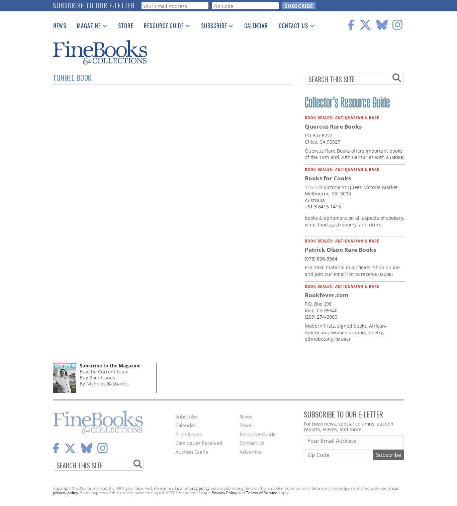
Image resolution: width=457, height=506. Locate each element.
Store (125, 26)
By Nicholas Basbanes (104, 383)
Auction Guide (191, 452)
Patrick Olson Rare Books (340, 250)
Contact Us (290, 27)
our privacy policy (193, 488)
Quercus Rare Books (333, 126)
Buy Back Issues (97, 377)
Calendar (256, 26)
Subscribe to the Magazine (110, 365)
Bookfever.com (327, 295)
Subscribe (211, 27)
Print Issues (188, 434)
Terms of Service (261, 493)
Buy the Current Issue (104, 371)
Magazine (86, 27)
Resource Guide (161, 27)
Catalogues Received (198, 443)
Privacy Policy (224, 493)
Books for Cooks (328, 178)
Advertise (250, 452)
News (59, 26)
